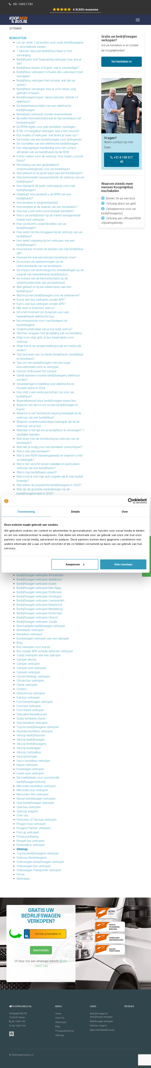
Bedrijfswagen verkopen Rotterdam (39, 613)
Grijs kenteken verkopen (32, 723)
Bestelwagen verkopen (101, 1021)
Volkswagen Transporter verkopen (39, 870)
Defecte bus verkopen (31, 693)
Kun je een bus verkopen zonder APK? (41, 299)
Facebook (11, 1033)
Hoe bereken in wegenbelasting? (37, 202)
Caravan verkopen (28, 672)
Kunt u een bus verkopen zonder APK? (41, 304)
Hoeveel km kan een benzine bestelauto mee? (46, 257)
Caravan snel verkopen (31, 668)
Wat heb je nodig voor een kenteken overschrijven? (49, 447)
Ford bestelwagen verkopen (35, 702)
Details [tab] (75, 511)
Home (20, 874)
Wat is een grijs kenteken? (33, 451)
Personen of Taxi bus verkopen (37, 819)
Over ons (22, 815)
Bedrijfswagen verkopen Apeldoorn (39, 579)
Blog (19, 642)
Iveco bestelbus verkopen (33, 761)
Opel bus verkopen (29, 807)
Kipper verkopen (27, 765)
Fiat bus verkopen (28, 697)
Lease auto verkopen (30, 773)
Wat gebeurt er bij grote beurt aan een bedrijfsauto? (50, 173)
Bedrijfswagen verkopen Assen (36, 583)
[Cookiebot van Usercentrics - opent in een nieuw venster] (131, 501)
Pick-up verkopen (28, 832)
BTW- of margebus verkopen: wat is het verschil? (48, 131)
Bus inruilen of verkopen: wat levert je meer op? (47, 135)
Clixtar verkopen (27, 685)
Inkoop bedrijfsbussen (31, 735)
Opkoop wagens (27, 811)
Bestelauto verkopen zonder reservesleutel (44, 114)
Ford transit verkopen (30, 710)
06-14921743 (22, 4)
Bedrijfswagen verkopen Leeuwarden (40, 600)
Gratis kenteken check (31, 718)
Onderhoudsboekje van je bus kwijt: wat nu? (44, 329)
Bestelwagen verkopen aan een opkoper (43, 638)
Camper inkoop (26, 659)
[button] (75, 10)
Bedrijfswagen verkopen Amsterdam (40, 575)
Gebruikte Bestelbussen (32, 714)
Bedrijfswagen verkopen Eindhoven (39, 592)
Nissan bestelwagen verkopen (36, 798)
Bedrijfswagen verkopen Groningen (39, 596)
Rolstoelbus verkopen (31, 845)
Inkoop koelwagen (29, 748)
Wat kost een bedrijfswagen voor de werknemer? (48, 295)
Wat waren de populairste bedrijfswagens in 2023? (49, 485)
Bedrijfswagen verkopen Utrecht (37, 617)
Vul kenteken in (121, 61)
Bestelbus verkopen (29, 634)
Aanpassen (73, 564)
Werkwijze (23, 878)
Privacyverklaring (27, 836)
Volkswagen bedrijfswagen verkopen (40, 862)
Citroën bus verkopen (30, 680)
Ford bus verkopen (29, 706)
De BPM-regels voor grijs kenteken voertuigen (46, 127)
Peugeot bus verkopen (31, 824)
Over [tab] (125, 511)
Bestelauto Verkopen (30, 630)
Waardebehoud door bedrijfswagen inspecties (46, 400)
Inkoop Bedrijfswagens (31, 744)
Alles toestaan (123, 564)
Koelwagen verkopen (30, 769)
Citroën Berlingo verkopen (33, 676)
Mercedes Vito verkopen (32, 794)
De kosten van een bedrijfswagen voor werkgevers (49, 139)
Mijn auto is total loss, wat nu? (36, 308)
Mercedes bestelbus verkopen (36, 786)
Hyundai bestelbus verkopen (35, 731)
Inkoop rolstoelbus (29, 752)
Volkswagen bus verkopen (34, 866)
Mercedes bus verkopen (32, 790)
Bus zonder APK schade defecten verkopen (45, 651)
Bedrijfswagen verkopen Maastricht (39, 604)
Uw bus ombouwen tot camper (37, 371)
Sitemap (22, 849)
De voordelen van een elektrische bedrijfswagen (47, 143)
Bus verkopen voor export (33, 647)
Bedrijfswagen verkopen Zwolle (37, 621)
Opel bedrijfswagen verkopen (35, 803)
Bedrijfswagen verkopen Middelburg (40, 609)
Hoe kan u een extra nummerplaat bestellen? (45, 211)
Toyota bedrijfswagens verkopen (38, 727)
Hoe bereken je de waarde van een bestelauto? (47, 207)
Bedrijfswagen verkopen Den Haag (39, 588)
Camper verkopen (28, 664)
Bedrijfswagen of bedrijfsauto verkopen (101, 1015)
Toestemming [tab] (26, 511)
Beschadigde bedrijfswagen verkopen (41, 626)
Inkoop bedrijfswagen (31, 739)
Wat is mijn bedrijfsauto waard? (37, 472)
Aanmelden (41, 950)
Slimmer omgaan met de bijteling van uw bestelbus (49, 333)
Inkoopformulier (27, 756)
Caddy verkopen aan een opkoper (39, 655)
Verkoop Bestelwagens (32, 857)
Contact (22, 689)
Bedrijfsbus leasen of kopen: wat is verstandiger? (48, 68)
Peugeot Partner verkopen (34, 828)
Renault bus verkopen (30, 841)
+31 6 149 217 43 (123, 159)
